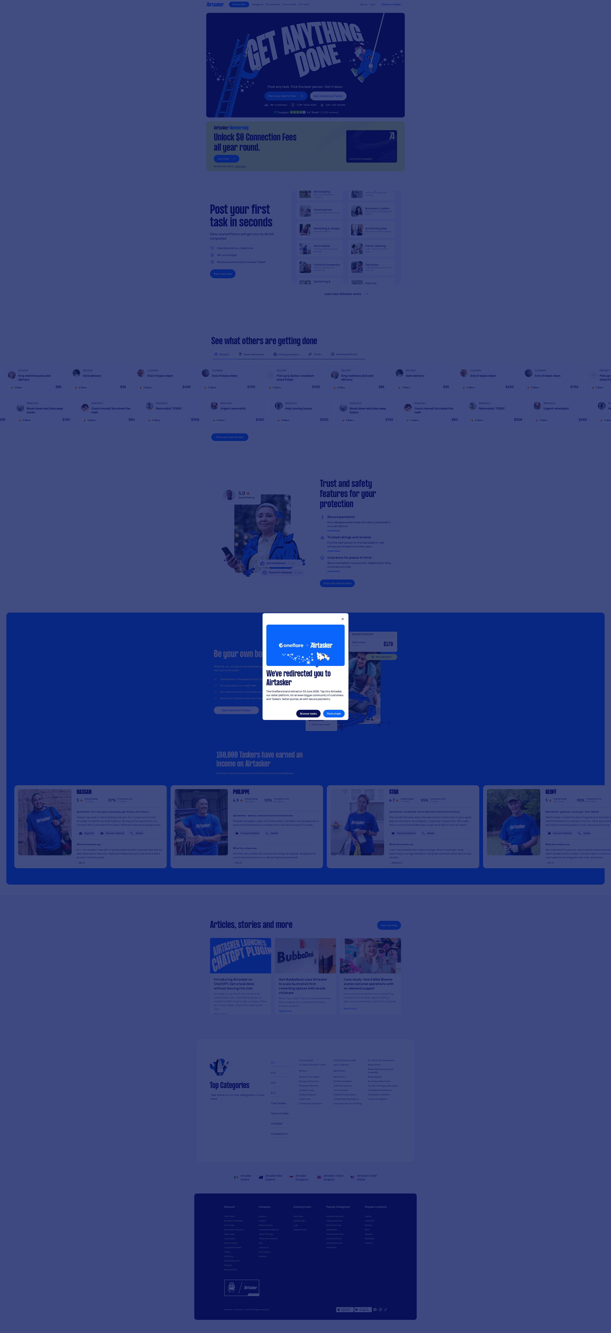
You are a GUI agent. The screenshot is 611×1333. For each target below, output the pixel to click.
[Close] (343, 619)
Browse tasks (308, 713)
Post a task (334, 713)
